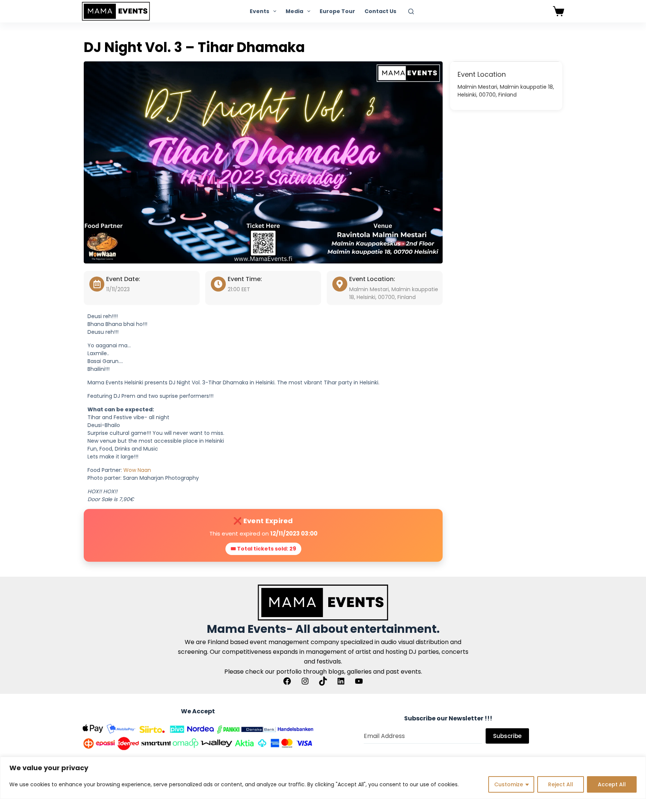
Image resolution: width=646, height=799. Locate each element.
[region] (323, 778)
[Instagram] (305, 681)
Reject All (560, 784)
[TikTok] (323, 681)
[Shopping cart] (558, 11)
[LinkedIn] (340, 681)
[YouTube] (358, 681)
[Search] (411, 11)
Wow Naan (137, 470)
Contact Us (380, 11)
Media (294, 11)
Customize (508, 784)
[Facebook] (287, 681)
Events (259, 11)
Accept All (612, 784)
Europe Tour (337, 11)
